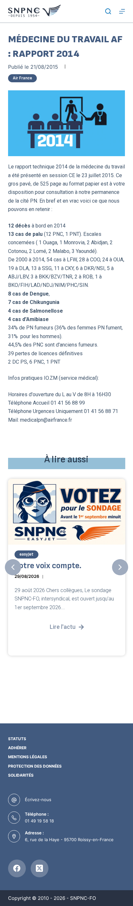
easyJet (26, 554)
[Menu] (122, 11)
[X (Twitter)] (39, 868)
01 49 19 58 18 (39, 820)
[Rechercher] (108, 11)
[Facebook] (17, 868)
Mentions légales (27, 756)
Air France (22, 78)
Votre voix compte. (48, 566)
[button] (13, 567)
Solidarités (21, 775)
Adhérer (17, 747)
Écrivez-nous (38, 799)
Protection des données (35, 766)
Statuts (17, 738)
